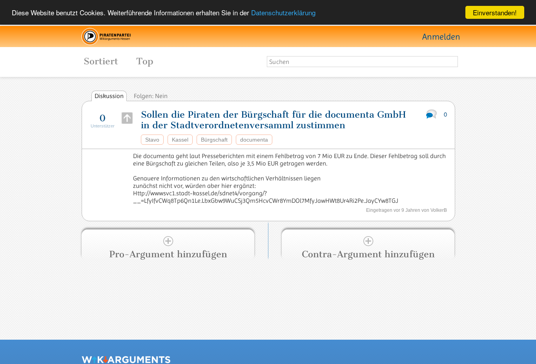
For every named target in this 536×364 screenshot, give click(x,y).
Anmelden (441, 37)
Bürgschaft (214, 139)
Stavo (152, 139)
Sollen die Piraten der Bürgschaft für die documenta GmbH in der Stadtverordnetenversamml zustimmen (273, 120)
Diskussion (109, 96)
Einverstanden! (495, 12)
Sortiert (92, 61)
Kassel (180, 139)
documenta (254, 139)
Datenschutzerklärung (283, 13)
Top (144, 61)
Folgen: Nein (151, 96)
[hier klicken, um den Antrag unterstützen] (127, 118)
